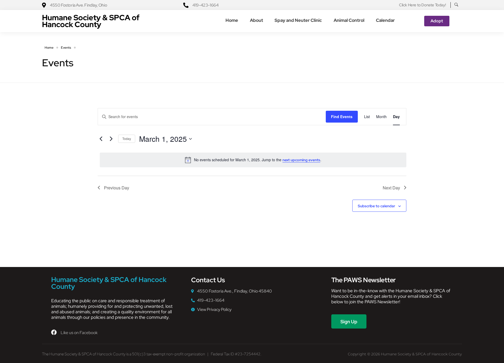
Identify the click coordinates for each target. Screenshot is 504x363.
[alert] (253, 160)
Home (49, 48)
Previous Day (116, 188)
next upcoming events (301, 160)
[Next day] (111, 139)
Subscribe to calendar (376, 206)
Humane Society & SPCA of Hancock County (91, 20)
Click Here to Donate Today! (422, 5)
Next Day (391, 188)
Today (126, 138)
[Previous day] (101, 139)
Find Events (342, 116)
